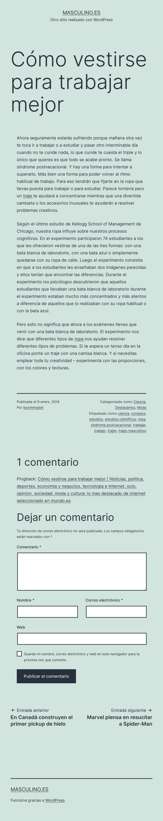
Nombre (25, 600)
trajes (112, 430)
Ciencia (139, 402)
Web (21, 627)
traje (28, 195)
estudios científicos (120, 419)
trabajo (100, 430)
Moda (141, 407)
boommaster (33, 407)
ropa (79, 338)
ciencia (123, 413)
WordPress (55, 800)
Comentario (29, 547)
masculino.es (81, 13)
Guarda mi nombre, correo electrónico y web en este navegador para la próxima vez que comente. (81, 657)
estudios (96, 419)
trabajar (139, 425)
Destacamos (125, 407)
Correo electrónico (104, 600)
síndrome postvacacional (111, 425)
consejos (138, 413)
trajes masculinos (132, 430)
